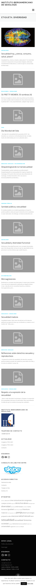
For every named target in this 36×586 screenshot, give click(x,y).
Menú (33, 10)
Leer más (30, 583)
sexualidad (7, 520)
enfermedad (19, 506)
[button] (18, 37)
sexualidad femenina (23, 520)
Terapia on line (5, 488)
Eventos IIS (4, 491)
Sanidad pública (6, 203)
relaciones (14, 516)
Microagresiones (8, 279)
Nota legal (4, 547)
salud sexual (24, 516)
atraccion (7, 500)
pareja (19, 512)
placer (24, 513)
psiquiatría (4, 516)
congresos (28, 500)
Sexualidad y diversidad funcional (15, 242)
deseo (26, 503)
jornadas (20, 509)
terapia (10, 524)
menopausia (10, 513)
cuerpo (3, 503)
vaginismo (13, 526)
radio (9, 516)
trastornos (29, 524)
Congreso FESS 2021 (7, 442)
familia (29, 506)
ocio (15, 513)
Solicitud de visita (6, 482)
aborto (2, 500)
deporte (13, 503)
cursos (8, 503)
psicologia (30, 513)
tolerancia (15, 524)
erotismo (25, 506)
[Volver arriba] (18, 575)
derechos (19, 503)
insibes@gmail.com (6, 565)
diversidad (5, 506)
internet (16, 509)
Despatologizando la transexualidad (16, 166)
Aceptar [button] (24, 583)
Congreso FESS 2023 (7, 445)
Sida (2, 127)
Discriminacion (20, 163)
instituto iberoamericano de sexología (17, 3)
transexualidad (22, 524)
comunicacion (18, 500)
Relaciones (4, 91)
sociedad (4, 523)
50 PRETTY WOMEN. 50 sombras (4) (16, 94)
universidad (5, 526)
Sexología (4, 313)
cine (11, 500)
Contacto (4, 448)
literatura (26, 509)
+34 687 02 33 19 (6, 563)
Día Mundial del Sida (10, 130)
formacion (4, 509)
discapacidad (32, 503)
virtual (22, 526)
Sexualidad (5, 50)
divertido (13, 506)
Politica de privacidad (7, 544)
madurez (4, 513)
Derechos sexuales (7, 163)
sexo (32, 516)
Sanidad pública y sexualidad (13, 206)
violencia (18, 526)
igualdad (11, 509)
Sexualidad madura (9, 317)
